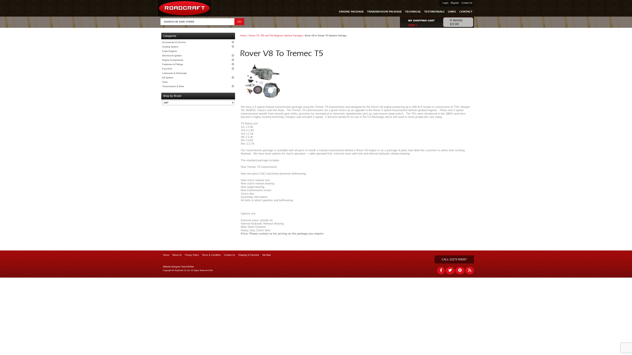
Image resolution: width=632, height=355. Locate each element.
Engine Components (172, 60)
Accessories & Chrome (174, 42)
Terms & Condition (211, 255)
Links (452, 11)
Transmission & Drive (173, 86)
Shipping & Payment (248, 255)
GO (239, 21)
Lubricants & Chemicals (174, 73)
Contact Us (466, 3)
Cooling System (170, 46)
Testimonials (434, 11)
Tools (165, 82)
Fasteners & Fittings (172, 64)
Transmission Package (384, 11)
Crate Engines (169, 51)
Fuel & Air (167, 68)
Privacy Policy (192, 255)
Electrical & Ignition (172, 55)
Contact (465, 11)
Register (455, 3)
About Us (177, 255)
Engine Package (351, 11)
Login (445, 3)
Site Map (266, 255)
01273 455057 (458, 259)
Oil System (167, 77)
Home (243, 35)
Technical (413, 11)
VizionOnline (187, 266)
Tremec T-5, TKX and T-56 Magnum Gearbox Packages (275, 35)
